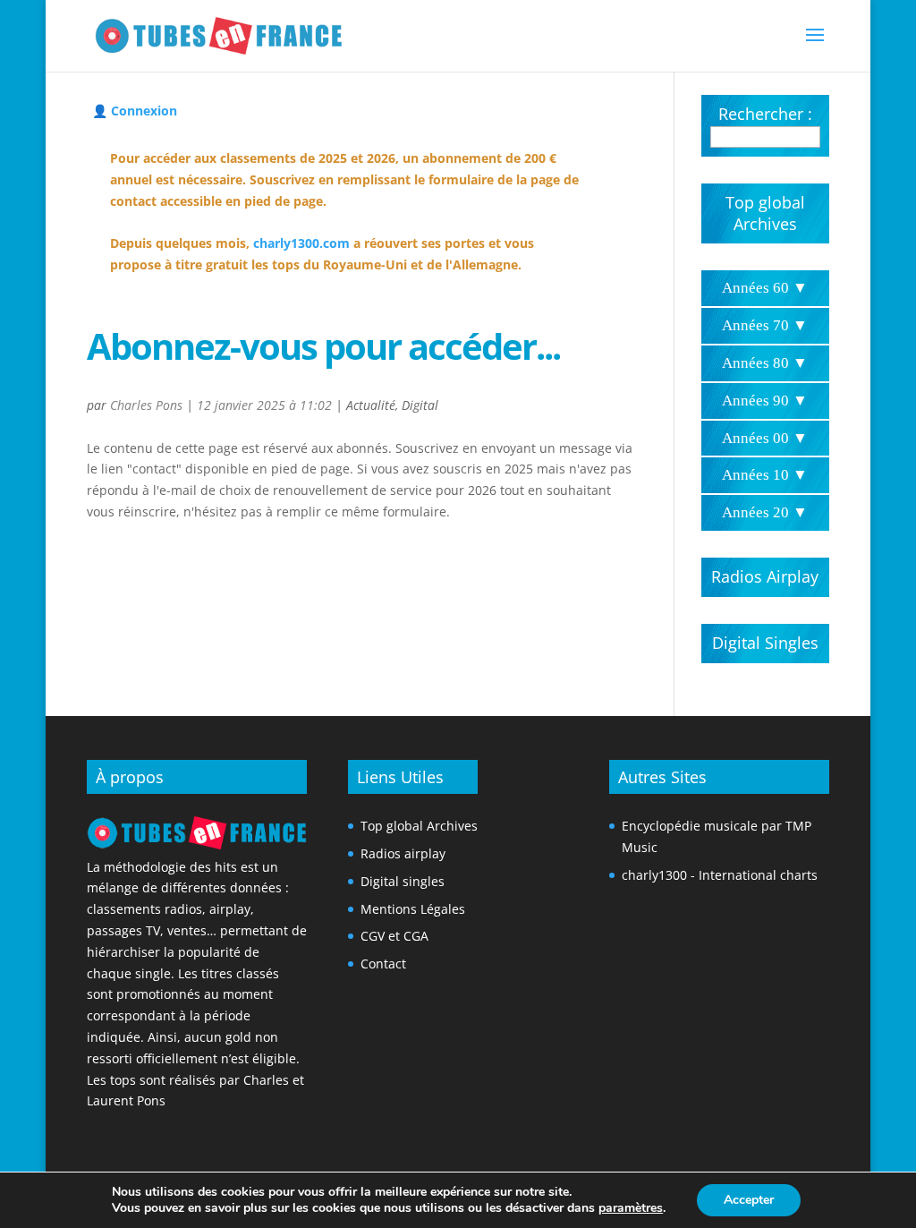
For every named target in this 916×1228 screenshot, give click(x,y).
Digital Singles (765, 642)
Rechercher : (765, 113)
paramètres (630, 1208)
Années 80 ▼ (765, 362)
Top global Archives (765, 213)
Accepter (749, 1199)
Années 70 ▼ (765, 325)
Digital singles (402, 881)
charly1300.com (301, 243)
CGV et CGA (394, 935)
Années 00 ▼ (765, 438)
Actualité (370, 405)
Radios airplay (402, 853)
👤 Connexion (134, 110)
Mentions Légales (412, 908)
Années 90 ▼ (765, 400)
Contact (383, 963)
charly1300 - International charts (720, 874)
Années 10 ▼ (765, 474)
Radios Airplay (764, 576)
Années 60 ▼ (765, 287)
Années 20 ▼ (765, 512)
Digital (420, 405)
